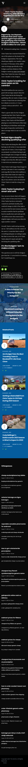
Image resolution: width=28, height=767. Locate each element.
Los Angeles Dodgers (8, 276)
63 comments (8, 407)
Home (5, 763)
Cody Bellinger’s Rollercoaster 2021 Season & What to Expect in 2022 (14, 437)
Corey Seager (6, 274)
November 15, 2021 (7, 22)
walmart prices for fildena (11, 618)
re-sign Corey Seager (18, 71)
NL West (19, 276)
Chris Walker (14, 19)
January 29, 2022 (17, 444)
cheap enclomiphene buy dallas (13, 475)
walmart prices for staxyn (11, 640)
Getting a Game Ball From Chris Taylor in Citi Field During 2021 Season (13, 398)
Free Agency (16, 274)
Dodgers (17, 22)
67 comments (8, 367)
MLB (22, 22)
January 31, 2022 (16, 365)
